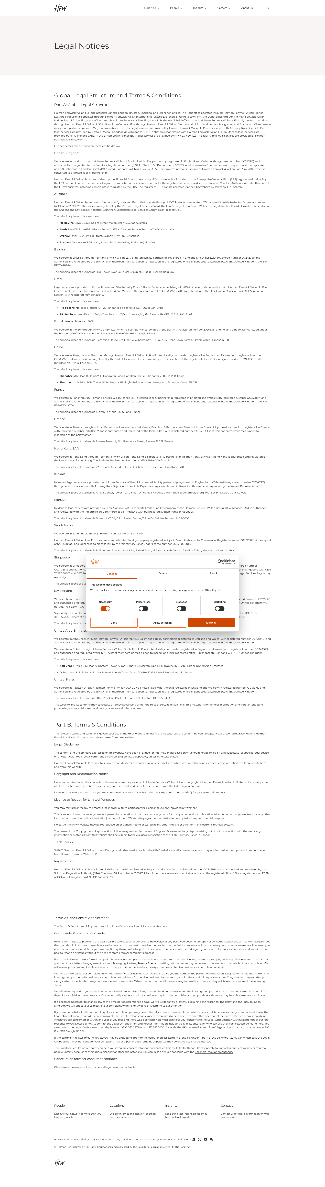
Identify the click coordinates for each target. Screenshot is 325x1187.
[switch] (143, 608)
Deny (114, 622)
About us (247, 7)
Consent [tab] (112, 573)
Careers (222, 7)
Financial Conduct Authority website (231, 183)
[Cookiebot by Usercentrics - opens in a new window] (220, 561)
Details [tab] (162, 573)
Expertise (150, 7)
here (164, 926)
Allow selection (162, 622)
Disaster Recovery (102, 1139)
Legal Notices (124, 1139)
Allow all (211, 622)
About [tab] (213, 573)
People (174, 7)
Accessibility (81, 1139)
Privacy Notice (62, 1139)
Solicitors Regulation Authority (214, 1051)
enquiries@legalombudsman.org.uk (225, 1027)
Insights (198, 7)
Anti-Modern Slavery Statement (153, 1139)
